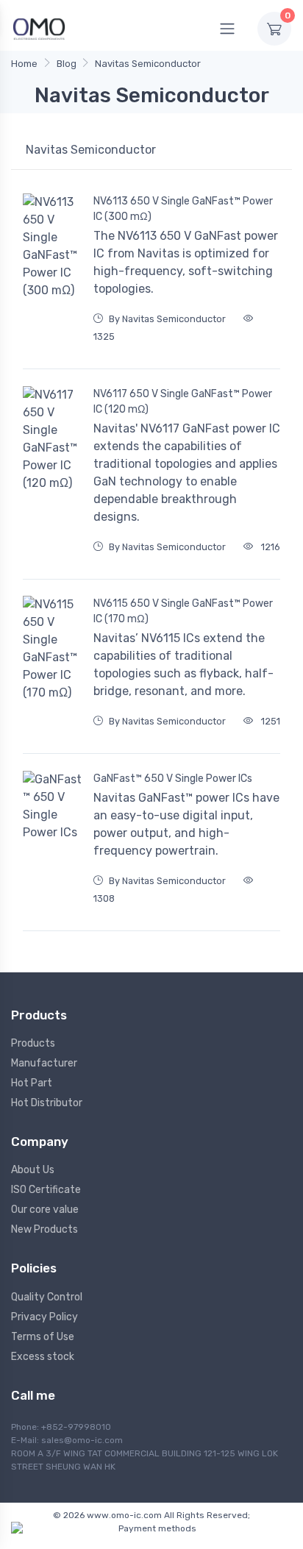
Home (24, 63)
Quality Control (46, 1297)
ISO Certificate (46, 1189)
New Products (44, 1229)
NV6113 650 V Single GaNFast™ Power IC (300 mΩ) (183, 209)
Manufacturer (44, 1063)
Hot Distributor (46, 1103)
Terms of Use (42, 1337)
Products (33, 1043)
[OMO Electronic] (39, 28)
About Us (32, 1170)
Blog (66, 63)
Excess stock (42, 1356)
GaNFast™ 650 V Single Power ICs (172, 778)
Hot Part (31, 1083)
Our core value (45, 1209)
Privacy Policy (44, 1317)
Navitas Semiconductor (148, 63)
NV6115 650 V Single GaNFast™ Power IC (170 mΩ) (183, 611)
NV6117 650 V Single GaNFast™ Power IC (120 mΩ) (182, 402)
